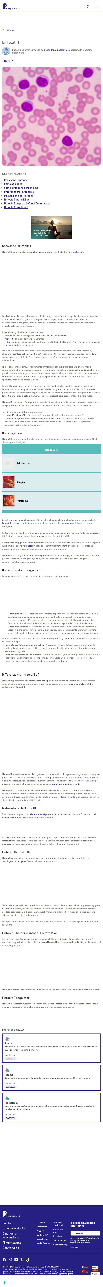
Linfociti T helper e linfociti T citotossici (27, 203)
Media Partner (43, 1243)
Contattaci (42, 1226)
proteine (56, 784)
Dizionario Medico (14, 1228)
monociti (9, 338)
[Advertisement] (51, 17)
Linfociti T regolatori (16, 207)
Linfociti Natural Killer (16, 199)
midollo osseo (9, 817)
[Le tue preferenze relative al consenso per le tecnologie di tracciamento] (4, 1282)
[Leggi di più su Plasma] (51, 1077)
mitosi (56, 386)
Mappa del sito (58, 1231)
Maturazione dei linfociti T (19, 196)
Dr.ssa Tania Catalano (55, 50)
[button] (51, 227)
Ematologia (8, 61)
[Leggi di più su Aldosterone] (51, 463)
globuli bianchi (38, 251)
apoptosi (22, 861)
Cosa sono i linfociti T (16, 180)
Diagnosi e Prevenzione (11, 1235)
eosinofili (62, 335)
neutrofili (41, 335)
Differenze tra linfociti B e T (19, 192)
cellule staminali (36, 814)
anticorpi (69, 638)
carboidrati (66, 784)
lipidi (77, 784)
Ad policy (57, 1236)
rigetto (29, 545)
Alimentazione (12, 1243)
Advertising (42, 1239)
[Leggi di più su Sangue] (51, 482)
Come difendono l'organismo (21, 188)
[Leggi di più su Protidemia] (51, 501)
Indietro (10, 30)
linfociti (80, 251)
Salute (7, 1223)
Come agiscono (13, 184)
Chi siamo (41, 1222)
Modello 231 (42, 1235)
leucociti (25, 316)
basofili (50, 335)
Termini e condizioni (58, 1224)
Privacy (40, 1230)
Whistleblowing (59, 1244)
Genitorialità (11, 1248)
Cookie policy (59, 1240)
